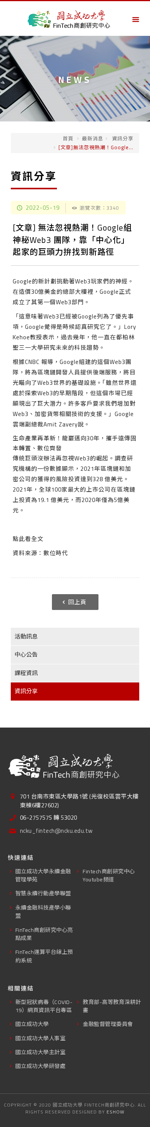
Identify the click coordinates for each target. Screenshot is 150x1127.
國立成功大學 (32, 1024)
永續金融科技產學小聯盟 (43, 911)
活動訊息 (26, 636)
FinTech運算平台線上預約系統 (44, 956)
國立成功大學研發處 (40, 1066)
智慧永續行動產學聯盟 (43, 893)
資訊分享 (121, 138)
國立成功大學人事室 (40, 1038)
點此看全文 (28, 538)
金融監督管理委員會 (108, 1024)
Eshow (116, 1111)
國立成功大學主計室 (40, 1052)
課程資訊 (26, 673)
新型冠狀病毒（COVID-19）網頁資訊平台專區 (44, 1006)
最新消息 (92, 138)
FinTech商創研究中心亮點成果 (44, 934)
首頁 (68, 138)
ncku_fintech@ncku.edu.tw (56, 831)
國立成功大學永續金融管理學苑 (43, 875)
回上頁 (77, 602)
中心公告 (26, 654)
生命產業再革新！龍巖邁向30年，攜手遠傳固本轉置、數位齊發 (75, 443)
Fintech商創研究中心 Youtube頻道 (109, 875)
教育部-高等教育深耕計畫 (112, 1006)
